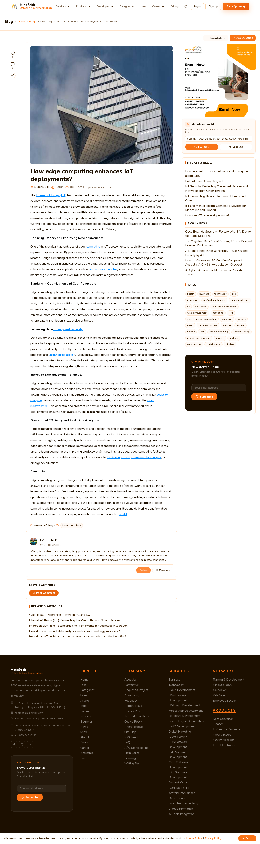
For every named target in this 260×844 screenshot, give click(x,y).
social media (213, 344)
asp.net (241, 325)
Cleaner (218, 724)
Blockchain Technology (183, 803)
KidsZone (219, 695)
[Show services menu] (68, 6)
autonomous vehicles (103, 269)
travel (190, 325)
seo (234, 293)
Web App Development (184, 705)
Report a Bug (133, 706)
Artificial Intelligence (182, 793)
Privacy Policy (133, 711)
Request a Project (136, 690)
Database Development (184, 716)
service (191, 331)
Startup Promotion (181, 809)
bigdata (230, 344)
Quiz (83, 758)
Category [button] (125, 6)
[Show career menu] (163, 6)
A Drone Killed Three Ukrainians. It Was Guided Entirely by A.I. (216, 253)
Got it (249, 838)
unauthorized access (62, 355)
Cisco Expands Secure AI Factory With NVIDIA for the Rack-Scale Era (218, 234)
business (204, 293)
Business (174, 680)
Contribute (216, 38)
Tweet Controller (224, 745)
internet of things (44, 525)
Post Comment (45, 593)
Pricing (175, 6)
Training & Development (228, 680)
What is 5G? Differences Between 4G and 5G (59, 615)
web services (194, 344)
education (192, 300)
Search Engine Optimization (186, 721)
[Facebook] (14, 744)
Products (81, 6)
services (220, 338)
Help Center (132, 753)
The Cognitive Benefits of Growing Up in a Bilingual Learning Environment (218, 243)
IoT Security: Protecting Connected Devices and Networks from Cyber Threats (216, 188)
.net (202, 331)
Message (164, 570)
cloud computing (218, 331)
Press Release (134, 727)
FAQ (127, 742)
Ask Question (244, 38)
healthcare (201, 306)
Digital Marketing (180, 732)
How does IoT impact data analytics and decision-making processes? (74, 631)
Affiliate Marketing (136, 748)
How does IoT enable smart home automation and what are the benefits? (77, 636)
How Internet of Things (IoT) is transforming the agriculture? (216, 173)
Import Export (222, 735)
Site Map (130, 732)
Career (156, 6)
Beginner (86, 721)
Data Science (177, 798)
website (227, 325)
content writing (241, 331)
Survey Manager (223, 740)
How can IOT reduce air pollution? (207, 215)
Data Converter (223, 719)
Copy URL (203, 146)
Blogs (32, 21)
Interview (86, 716)
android (234, 338)
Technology (176, 685)
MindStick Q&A (222, 685)
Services (61, 6)
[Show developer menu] (112, 6)
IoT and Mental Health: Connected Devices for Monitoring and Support (215, 208)
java (231, 312)
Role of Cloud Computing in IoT (205, 181)
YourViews (220, 690)
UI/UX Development (182, 726)
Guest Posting (178, 737)
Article (84, 701)
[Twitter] (22, 744)
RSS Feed (131, 737)
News (84, 727)
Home (21, 21)
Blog (83, 706)
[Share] (13, 75)
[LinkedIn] (30, 744)
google (242, 319)
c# (188, 306)
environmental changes (146, 457)
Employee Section (225, 701)
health (190, 293)
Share (84, 732)
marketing (218, 312)
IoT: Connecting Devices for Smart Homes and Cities (215, 198)
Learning (130, 758)
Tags (83, 685)
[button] (12, 55)
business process (208, 325)
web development (197, 312)
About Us (130, 680)
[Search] (186, 6)
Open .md (237, 146)
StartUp (85, 737)
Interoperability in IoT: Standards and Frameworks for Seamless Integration (78, 626)
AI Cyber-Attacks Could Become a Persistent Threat (215, 272)
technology (220, 293)
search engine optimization (202, 319)
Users (143, 6)
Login (197, 6)
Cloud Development (182, 690)
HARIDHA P (41, 187)
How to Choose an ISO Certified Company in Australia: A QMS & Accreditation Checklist (214, 262)
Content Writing (179, 782)
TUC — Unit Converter (227, 729)
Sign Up (213, 6)
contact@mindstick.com (29, 713)
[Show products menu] (89, 6)
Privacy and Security (68, 329)
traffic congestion (118, 457)
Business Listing (179, 788)
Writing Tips (132, 763)
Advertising (131, 695)
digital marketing (240, 300)
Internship (86, 753)
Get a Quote (234, 6)
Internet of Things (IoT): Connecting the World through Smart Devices (74, 620)
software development (224, 306)
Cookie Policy (133, 721)
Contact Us (131, 685)
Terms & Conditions (136, 716)
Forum (84, 711)
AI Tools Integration (181, 814)
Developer (103, 6)
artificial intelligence (214, 300)
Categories (87, 690)
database (227, 319)
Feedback (130, 701)
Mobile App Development (186, 711)
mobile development (198, 338)
